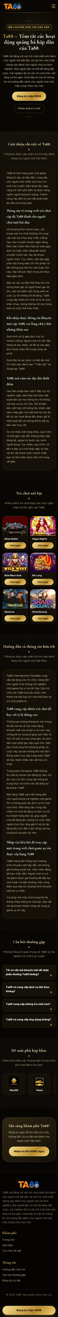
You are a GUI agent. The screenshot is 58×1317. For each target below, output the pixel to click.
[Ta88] (12, 6)
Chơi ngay (15, 545)
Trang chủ (8, 1239)
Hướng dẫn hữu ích (13, 1269)
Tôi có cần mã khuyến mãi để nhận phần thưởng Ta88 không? (27, 972)
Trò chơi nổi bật (11, 1250)
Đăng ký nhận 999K (29, 97)
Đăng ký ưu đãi (11, 1280)
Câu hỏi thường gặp (14, 1274)
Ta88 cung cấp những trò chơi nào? (28, 1004)
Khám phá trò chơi (29, 108)
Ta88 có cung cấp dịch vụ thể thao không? (27, 989)
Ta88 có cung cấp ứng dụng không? (28, 1019)
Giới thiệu (7, 1245)
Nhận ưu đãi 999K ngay (29, 1151)
